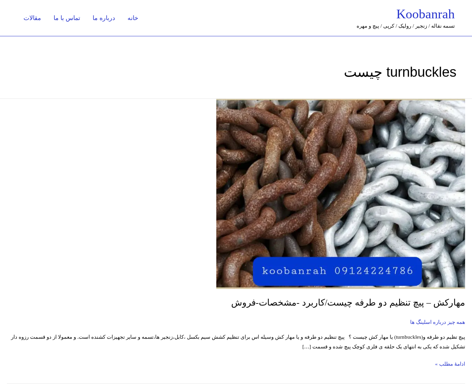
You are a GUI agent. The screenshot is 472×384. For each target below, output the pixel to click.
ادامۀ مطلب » (450, 363)
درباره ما (104, 18)
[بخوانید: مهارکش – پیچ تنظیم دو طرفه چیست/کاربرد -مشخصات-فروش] (340, 193)
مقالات (32, 18)
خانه (133, 18)
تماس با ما (67, 18)
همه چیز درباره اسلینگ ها (437, 322)
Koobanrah (425, 14)
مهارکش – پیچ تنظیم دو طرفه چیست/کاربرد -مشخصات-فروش (348, 303)
